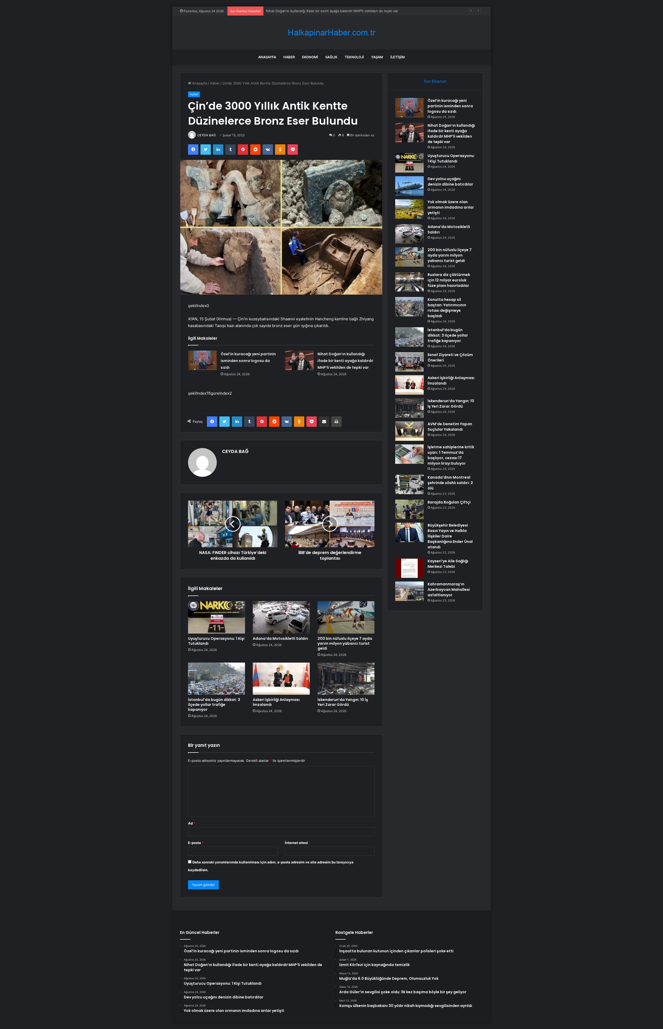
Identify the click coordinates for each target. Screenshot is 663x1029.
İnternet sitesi (296, 843)
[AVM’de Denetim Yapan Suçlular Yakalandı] (409, 431)
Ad (191, 823)
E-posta (196, 843)
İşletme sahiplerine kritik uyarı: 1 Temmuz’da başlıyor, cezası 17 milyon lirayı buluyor (451, 455)
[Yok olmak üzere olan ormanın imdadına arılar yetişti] (409, 209)
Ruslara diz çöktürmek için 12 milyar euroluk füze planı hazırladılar (449, 280)
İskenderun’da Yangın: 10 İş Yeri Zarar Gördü (343, 702)
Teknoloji (354, 57)
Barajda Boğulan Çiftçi (449, 502)
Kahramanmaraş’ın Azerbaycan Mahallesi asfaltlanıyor (449, 589)
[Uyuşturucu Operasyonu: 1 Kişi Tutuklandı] (216, 617)
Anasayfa (267, 57)
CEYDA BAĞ (206, 135)
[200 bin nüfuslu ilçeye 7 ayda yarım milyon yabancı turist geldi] (346, 617)
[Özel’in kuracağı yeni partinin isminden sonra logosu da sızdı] (202, 360)
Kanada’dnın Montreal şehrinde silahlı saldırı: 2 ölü (450, 483)
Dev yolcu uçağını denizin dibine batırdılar (450, 181)
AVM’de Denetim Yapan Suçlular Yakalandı (450, 426)
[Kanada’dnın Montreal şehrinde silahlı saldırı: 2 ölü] (409, 484)
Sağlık (331, 57)
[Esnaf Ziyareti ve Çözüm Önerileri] (409, 362)
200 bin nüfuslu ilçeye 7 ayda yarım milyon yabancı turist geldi (345, 643)
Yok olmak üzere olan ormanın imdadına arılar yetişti (451, 207)
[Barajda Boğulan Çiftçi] (409, 509)
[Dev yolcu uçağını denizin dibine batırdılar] (409, 186)
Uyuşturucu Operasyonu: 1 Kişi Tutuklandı (299, 11)
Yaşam (377, 57)
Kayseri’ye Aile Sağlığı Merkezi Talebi (448, 563)
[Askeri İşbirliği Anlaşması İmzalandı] (281, 679)
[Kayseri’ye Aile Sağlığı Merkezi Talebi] (409, 568)
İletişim (397, 57)
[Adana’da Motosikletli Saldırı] (281, 617)
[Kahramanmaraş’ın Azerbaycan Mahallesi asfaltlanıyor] (409, 591)
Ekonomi (310, 57)
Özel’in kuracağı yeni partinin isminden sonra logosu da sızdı (248, 360)
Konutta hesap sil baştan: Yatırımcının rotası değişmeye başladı (447, 307)
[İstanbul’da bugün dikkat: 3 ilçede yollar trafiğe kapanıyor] (216, 679)
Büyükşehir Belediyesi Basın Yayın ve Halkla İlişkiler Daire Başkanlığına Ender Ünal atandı (450, 536)
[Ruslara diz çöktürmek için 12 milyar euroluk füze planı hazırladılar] (409, 282)
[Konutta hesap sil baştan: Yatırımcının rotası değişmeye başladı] (409, 306)
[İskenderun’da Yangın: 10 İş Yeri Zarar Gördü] (346, 679)
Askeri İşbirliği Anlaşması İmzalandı (276, 702)
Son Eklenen (435, 81)
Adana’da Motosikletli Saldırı (280, 638)
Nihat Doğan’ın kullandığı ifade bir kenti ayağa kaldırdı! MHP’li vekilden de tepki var (345, 360)
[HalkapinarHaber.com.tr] (331, 32)
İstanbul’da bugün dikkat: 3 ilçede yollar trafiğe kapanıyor (214, 704)
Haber (289, 57)
